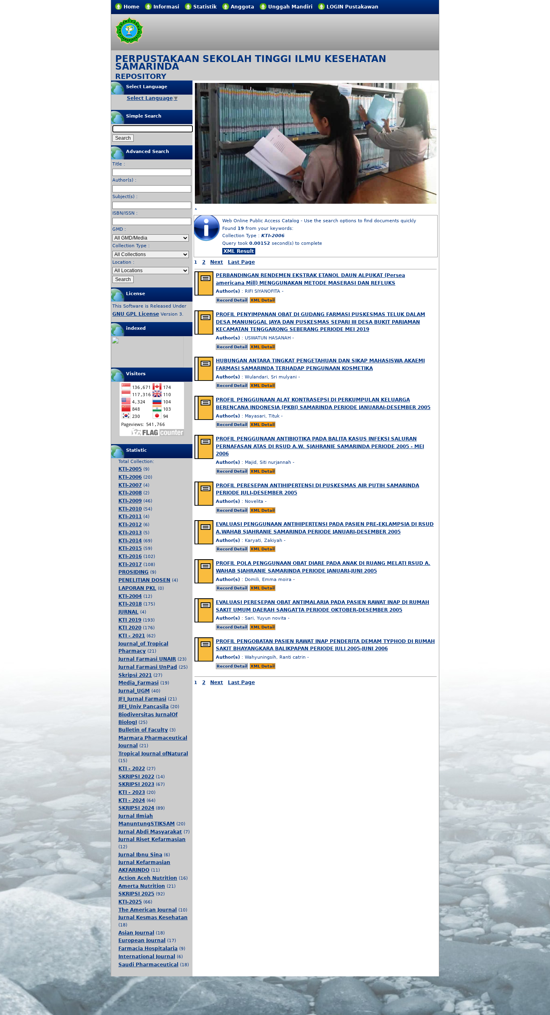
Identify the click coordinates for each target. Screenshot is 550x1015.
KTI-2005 (130, 469)
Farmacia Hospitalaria (148, 948)
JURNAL (128, 612)
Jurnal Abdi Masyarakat (150, 832)
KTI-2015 (130, 548)
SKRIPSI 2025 (136, 894)
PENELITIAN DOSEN (144, 580)
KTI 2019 (129, 620)
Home (131, 7)
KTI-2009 (130, 501)
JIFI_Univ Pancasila (143, 706)
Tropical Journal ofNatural (153, 754)
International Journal (146, 956)
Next (216, 262)
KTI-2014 (130, 541)
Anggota (242, 7)
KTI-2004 (130, 596)
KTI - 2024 (131, 800)
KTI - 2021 (131, 636)
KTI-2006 (130, 477)
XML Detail (262, 300)
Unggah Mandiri (290, 7)
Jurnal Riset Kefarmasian (152, 839)
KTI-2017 (130, 564)
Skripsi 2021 (135, 675)
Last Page (241, 262)
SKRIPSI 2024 (136, 808)
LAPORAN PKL (137, 588)
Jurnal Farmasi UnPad (147, 667)
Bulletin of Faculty (143, 730)
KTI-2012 (130, 524)
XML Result (238, 251)
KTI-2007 (130, 485)
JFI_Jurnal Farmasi (142, 699)
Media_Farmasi (138, 683)
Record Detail (232, 300)
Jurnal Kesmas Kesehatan (153, 917)
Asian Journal (136, 933)
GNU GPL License (135, 314)
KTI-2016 (130, 556)
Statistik (205, 7)
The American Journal (147, 910)
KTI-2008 (130, 493)
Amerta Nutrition (141, 886)
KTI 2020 (129, 627)
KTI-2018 (130, 604)
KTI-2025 (130, 902)
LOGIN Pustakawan (352, 7)
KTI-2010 (130, 509)
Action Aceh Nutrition (147, 878)
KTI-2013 (130, 532)
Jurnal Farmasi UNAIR (147, 659)
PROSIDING (133, 572)
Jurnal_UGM (134, 691)
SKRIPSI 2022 (136, 776)
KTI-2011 (130, 516)
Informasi (166, 7)
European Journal (141, 940)
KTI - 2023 (131, 792)
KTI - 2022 (131, 768)
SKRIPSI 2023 (136, 784)
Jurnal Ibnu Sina (140, 855)
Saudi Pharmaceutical (148, 964)
